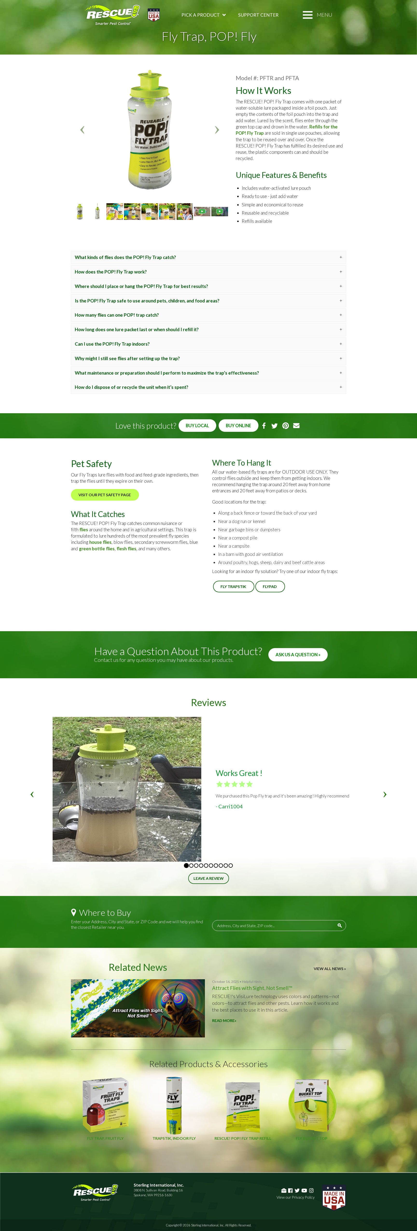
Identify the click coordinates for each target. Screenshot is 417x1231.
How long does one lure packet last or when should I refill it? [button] (137, 329)
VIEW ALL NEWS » (330, 968)
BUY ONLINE (238, 425)
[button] (83, 129)
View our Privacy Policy (296, 1197)
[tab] (208, 257)
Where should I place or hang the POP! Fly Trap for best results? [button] (141, 286)
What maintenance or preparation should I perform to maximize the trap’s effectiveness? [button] (167, 373)
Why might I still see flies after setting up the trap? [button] (127, 358)
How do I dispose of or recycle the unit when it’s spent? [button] (131, 387)
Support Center (258, 15)
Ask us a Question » (298, 654)
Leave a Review (209, 878)
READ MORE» (224, 1020)
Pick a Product (200, 15)
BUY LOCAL (197, 425)
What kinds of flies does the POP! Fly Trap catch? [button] (125, 257)
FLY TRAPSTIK (234, 586)
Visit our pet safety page (105, 494)
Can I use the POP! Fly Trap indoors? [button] (112, 344)
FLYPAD (270, 586)
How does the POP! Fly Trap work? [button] (111, 271)
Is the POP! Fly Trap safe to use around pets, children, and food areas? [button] (147, 300)
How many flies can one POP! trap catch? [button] (117, 315)
